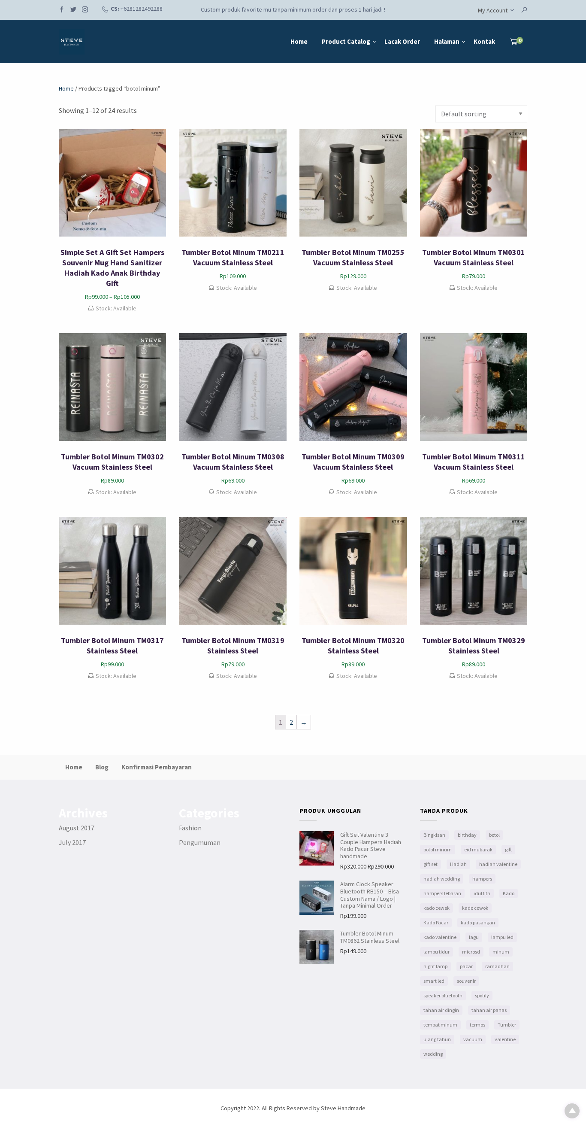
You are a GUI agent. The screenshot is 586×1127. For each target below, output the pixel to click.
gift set (430, 864)
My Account (492, 10)
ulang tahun (437, 1039)
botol (494, 835)
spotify (482, 995)
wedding (433, 1054)
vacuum (472, 1039)
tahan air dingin (441, 1010)
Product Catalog (346, 41)
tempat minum (440, 1024)
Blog (102, 767)
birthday (467, 835)
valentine (505, 1039)
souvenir (466, 981)
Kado (508, 893)
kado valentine (439, 937)
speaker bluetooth (442, 995)
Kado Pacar (435, 922)
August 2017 (76, 827)
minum (500, 951)
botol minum (437, 849)
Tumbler (507, 1024)
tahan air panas (489, 1010)
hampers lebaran (442, 893)
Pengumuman (200, 842)
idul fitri (482, 893)
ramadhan (497, 966)
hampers (482, 878)
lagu (474, 937)
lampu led (502, 937)
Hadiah (458, 864)
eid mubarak (478, 849)
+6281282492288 (142, 8)
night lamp (435, 966)
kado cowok (475, 908)
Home (299, 41)
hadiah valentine (498, 864)
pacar (466, 966)
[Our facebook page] (62, 10)
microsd (471, 951)
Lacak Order (402, 41)
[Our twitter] (73, 10)
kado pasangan (478, 922)
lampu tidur (436, 951)
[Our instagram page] (85, 10)
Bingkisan (434, 835)
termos (477, 1024)
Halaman (446, 41)
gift (508, 849)
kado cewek (436, 908)
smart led (433, 981)
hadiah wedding (441, 878)
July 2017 (72, 842)
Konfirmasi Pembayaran (156, 767)
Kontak (484, 41)
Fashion (190, 827)
